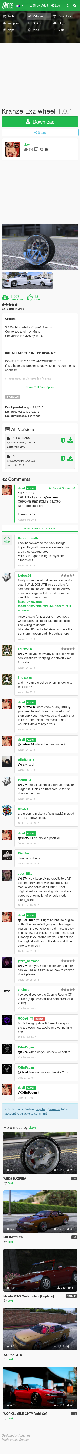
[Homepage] (26, 149)
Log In (40, 1109)
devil (27, 144)
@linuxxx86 (26, 707)
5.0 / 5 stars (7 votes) (13, 309)
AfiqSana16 (26, 759)
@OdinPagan (27, 1092)
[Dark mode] (68, 5)
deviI (21, 488)
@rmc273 (24, 838)
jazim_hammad (28, 961)
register (54, 1109)
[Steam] (41, 149)
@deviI (23, 1072)
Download (43, 121)
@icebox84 (26, 744)
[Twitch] (36, 149)
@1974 (23, 653)
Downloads (17, 299)
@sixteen (51, 497)
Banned (39, 1018)
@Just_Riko (27, 920)
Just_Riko (25, 873)
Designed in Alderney (16, 1435)
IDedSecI (24, 853)
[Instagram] (31, 149)
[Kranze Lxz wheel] (40, 247)
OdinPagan (26, 1047)
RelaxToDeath (28, 538)
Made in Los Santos (15, 1439)
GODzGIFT (25, 1018)
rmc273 (23, 808)
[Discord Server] (46, 149)
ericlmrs (23, 989)
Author (30, 488)
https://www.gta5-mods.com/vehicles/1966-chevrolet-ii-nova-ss (45, 605)
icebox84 (24, 575)
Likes (37, 299)
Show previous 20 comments (40, 528)
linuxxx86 (25, 649)
